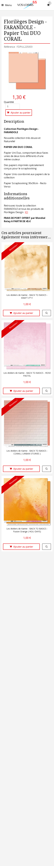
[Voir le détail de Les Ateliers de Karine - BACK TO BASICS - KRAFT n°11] (46, 313)
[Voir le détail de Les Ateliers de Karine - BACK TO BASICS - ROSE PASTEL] (46, 391)
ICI (26, 212)
